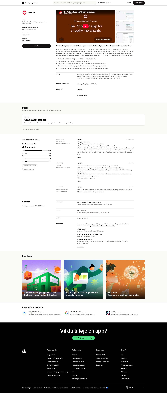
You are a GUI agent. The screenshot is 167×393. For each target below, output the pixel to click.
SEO (73, 372)
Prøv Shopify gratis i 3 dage (83, 338)
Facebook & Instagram (34, 311)
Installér (36, 46)
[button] (41, 313)
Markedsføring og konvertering (57, 372)
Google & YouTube (75, 311)
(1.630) (27, 35)
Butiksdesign (51, 368)
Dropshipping (76, 355)
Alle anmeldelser (29, 169)
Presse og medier (127, 365)
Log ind (128, 3)
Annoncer (80, 89)
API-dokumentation (102, 358)
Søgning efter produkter (55, 358)
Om (122, 355)
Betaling (79, 84)
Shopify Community (102, 362)
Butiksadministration (53, 375)
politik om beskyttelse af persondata (102, 226)
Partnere (124, 368)
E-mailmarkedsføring (79, 368)
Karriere (123, 358)
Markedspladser (82, 95)
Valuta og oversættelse (79, 379)
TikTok (113, 311)
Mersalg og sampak (78, 365)
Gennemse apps (103, 3)
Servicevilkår (37, 388)
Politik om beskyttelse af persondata (89, 202)
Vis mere (79, 157)
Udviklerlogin (26, 388)
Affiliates (124, 372)
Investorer (124, 362)
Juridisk (123, 375)
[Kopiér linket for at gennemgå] (64, 139)
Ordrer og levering (53, 365)
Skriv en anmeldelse (30, 165)
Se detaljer (80, 247)
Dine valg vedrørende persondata (94, 388)
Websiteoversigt (75, 388)
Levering (74, 375)
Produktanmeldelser (78, 362)
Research (99, 365)
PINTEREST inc (26, 40)
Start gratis (139, 3)
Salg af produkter (52, 362)
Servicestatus (125, 379)
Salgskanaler (51, 355)
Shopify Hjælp (101, 355)
